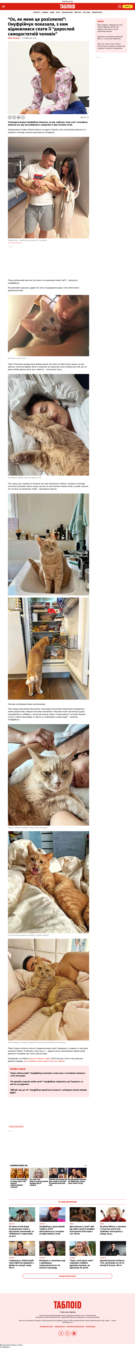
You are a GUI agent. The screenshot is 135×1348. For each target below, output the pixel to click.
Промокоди (90, 1327)
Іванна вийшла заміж (39, 1058)
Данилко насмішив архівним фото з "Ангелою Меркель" (110, 37)
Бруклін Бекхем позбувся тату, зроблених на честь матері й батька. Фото (112, 1263)
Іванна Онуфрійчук (16, 1126)
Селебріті (36, 12)
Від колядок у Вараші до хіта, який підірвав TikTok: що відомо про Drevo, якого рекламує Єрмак (110, 28)
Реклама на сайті (46, 1327)
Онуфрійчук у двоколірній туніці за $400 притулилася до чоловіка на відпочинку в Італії (52, 1230)
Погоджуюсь (5, 1347)
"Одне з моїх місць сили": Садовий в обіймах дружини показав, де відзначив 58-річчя (82, 1264)
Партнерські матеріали (75, 1327)
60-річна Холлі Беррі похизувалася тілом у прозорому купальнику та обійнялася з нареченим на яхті (21, 1231)
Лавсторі (77, 12)
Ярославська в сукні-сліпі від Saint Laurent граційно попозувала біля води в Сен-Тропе (82, 1230)
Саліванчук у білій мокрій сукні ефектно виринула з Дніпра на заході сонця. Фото (21, 1264)
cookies (20, 1345)
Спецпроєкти (97, 12)
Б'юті (58, 12)
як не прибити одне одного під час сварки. (44, 1061)
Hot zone (86, 12)
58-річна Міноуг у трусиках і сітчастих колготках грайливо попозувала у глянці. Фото (113, 1230)
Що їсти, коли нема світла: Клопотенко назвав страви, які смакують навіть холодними (111, 46)
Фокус (101, 21)
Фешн (52, 12)
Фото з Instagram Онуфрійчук (15, 242)
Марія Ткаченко (14, 38)
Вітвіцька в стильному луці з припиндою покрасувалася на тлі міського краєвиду (52, 1264)
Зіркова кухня (67, 12)
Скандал (45, 12)
